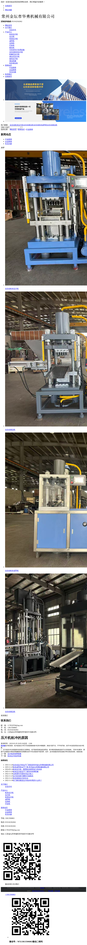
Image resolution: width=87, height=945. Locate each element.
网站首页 (8, 25)
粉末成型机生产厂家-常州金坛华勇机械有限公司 (31, 767)
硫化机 (11, 47)
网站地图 (8, 10)
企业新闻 (12, 70)
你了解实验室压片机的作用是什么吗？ (27, 780)
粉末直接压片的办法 (20, 778)
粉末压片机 (13, 34)
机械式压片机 (14, 54)
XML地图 (57, 891)
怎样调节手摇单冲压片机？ (23, 774)
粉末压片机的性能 (14, 756)
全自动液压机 (28, 125)
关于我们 (8, 27)
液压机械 (12, 61)
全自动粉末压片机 (16, 52)
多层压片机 (13, 39)
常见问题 (12, 72)
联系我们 (8, 74)
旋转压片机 (13, 59)
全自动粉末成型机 (40, 125)
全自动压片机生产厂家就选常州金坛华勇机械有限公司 (33, 765)
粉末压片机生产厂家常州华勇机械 (25, 771)
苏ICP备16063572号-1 (38, 891)
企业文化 (12, 30)
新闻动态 (8, 65)
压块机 (11, 43)
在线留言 (8, 6)
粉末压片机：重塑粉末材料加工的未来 (27, 769)
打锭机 (11, 45)
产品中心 (8, 32)
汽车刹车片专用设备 (17, 50)
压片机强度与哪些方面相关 (23, 776)
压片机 (11, 36)
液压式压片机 (14, 56)
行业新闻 (12, 67)
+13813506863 (10, 894)
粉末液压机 (13, 63)
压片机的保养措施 (14, 754)
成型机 (11, 41)
